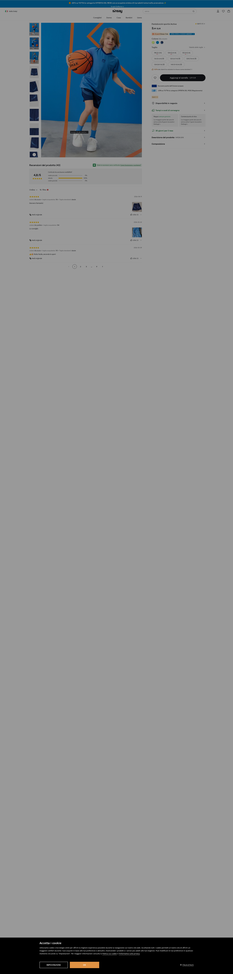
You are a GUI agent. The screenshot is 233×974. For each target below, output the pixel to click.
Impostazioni (53, 965)
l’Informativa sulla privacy (129, 953)
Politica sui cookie (109, 953)
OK (84, 965)
